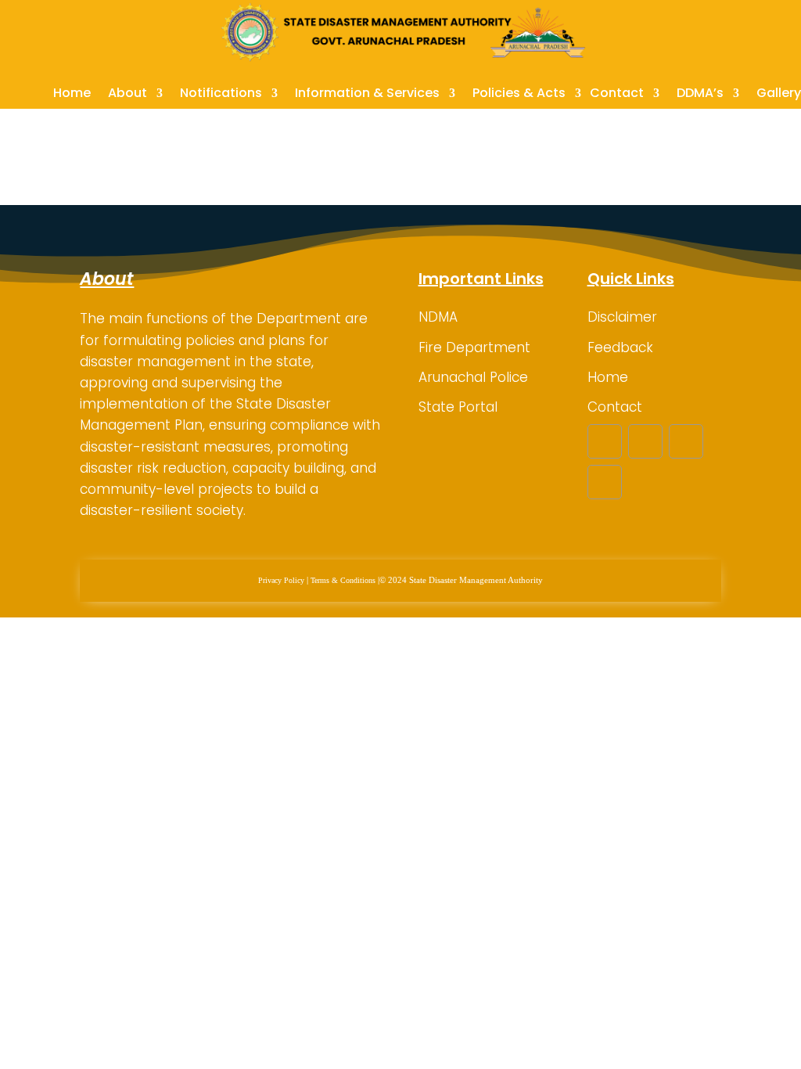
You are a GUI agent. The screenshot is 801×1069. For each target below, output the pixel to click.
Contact (617, 95)
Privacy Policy (281, 580)
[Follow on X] (645, 441)
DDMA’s (700, 95)
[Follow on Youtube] (604, 482)
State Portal (457, 407)
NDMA (438, 317)
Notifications (221, 95)
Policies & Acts (519, 95)
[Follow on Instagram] (686, 441)
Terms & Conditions (343, 580)
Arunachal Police (473, 377)
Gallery (778, 95)
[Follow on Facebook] (604, 441)
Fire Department (474, 347)
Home (72, 95)
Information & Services (367, 95)
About (127, 95)
